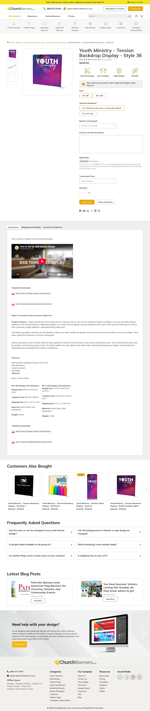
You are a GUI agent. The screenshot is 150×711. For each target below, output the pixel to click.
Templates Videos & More (60, 700)
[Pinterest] (99, 210)
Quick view (24, 484)
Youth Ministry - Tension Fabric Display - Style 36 (90, 504)
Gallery (102, 691)
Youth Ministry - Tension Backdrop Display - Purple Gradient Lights (125, 504)
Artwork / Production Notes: (91, 133)
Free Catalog (83, 682)
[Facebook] (80, 210)
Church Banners (56, 676)
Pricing (71, 16)
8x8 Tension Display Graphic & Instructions (33, 293)
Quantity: (83, 188)
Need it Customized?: (88, 121)
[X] (91, 210)
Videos (102, 688)
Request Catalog (136, 2)
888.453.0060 (54, 8)
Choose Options (24, 489)
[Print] (88, 210)
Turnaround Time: (87, 176)
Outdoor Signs (55, 697)
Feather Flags (55, 682)
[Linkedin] (95, 210)
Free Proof (82, 685)
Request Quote (84, 688)
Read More (38, 601)
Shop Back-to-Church (115, 9)
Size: (82, 91)
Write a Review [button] (107, 60)
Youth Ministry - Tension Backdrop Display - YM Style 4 (57, 504)
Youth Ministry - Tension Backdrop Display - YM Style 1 (23, 504)
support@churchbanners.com (79, 9)
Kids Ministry (15, 16)
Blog (79, 697)
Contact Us (135, 9)
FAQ (79, 694)
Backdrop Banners (57, 688)
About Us (81, 676)
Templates (103, 682)
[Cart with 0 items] (141, 16)
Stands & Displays (57, 691)
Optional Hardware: (88, 103)
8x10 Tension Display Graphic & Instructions (34, 304)
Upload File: (84, 158)
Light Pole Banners (57, 685)
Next (146, 490)
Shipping (103, 685)
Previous (4, 490)
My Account (104, 676)
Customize (54, 694)
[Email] (84, 210)
